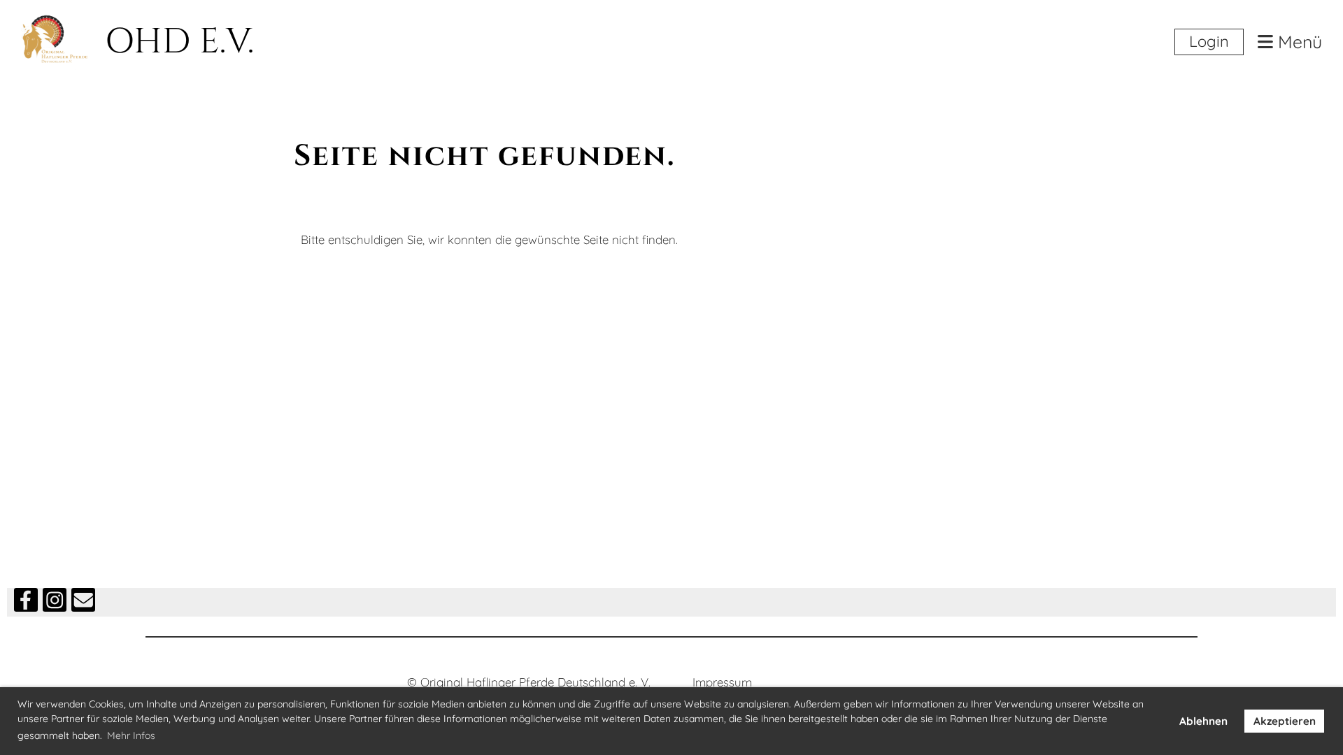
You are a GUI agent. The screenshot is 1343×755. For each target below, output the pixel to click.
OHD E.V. (179, 42)
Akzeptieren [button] (1284, 721)
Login (1209, 41)
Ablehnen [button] (1203, 721)
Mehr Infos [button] (131, 735)
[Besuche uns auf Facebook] (26, 603)
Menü (1297, 42)
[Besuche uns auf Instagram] (54, 603)
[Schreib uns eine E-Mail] (83, 603)
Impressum (722, 682)
